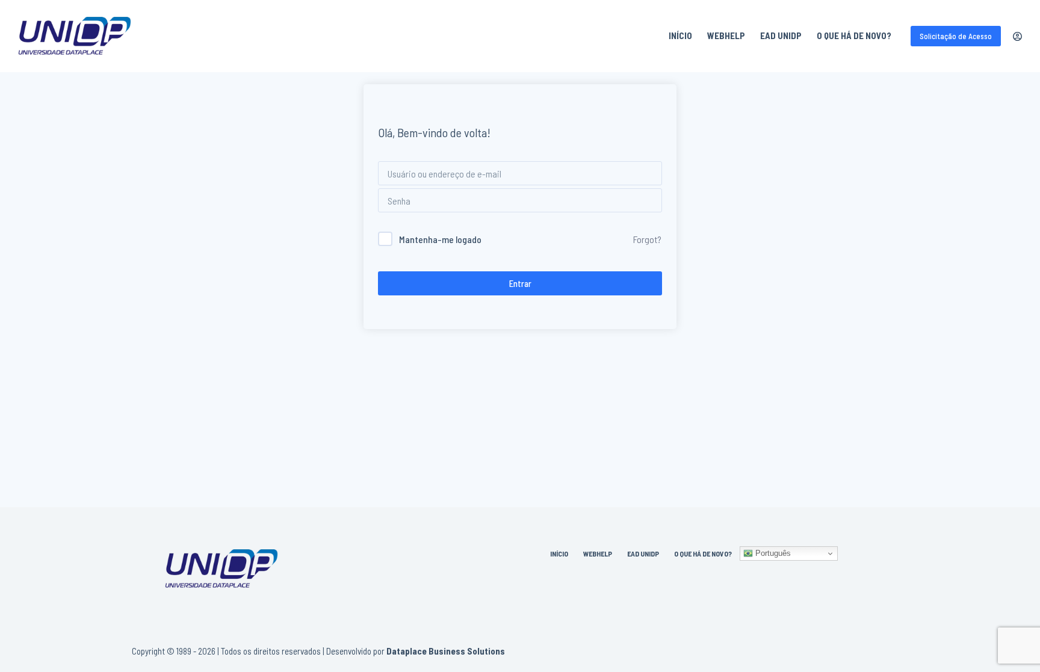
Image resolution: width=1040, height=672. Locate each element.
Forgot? (647, 239)
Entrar (520, 283)
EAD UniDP (781, 35)
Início (680, 35)
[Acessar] (1017, 36)
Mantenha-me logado (440, 239)
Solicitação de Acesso (956, 36)
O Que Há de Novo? (854, 35)
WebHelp (726, 35)
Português (772, 553)
